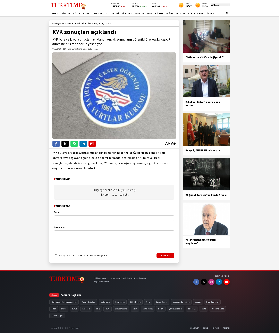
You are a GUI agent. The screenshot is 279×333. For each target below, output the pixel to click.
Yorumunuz (60, 226)
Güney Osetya (161, 302)
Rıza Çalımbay (212, 302)
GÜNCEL (55, 13)
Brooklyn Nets (218, 309)
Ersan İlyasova (121, 309)
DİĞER (209, 13)
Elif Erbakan (135, 302)
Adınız (57, 212)
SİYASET (66, 13)
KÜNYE (205, 328)
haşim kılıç (120, 302)
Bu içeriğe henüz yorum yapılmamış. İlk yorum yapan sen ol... (114, 192)
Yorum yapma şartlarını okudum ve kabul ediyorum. (82, 255)
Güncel (80, 23)
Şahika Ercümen (175, 309)
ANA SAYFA (194, 328)
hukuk (63, 309)
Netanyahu (105, 302)
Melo (148, 302)
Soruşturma (148, 309)
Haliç (98, 309)
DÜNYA (76, 13)
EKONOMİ (180, 13)
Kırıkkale (86, 309)
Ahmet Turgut (57, 315)
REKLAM (226, 328)
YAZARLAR (97, 13)
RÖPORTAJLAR (195, 13)
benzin (198, 302)
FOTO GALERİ (112, 13)
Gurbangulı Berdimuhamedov (64, 302)
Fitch (53, 309)
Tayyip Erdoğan (88, 302)
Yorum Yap (165, 256)
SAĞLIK (169, 13)
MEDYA (86, 13)
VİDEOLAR (127, 13)
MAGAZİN (139, 13)
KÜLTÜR (159, 13)
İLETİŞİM (215, 328)
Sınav (135, 309)
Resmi (160, 309)
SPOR (149, 13)
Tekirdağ (191, 309)
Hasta (203, 309)
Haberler (69, 23)
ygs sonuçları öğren (181, 302)
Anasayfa (56, 23)
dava (107, 309)
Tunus (74, 309)
